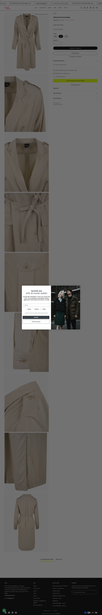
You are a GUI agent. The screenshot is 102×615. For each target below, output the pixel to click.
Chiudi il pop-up (36, 321)
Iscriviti (36, 317)
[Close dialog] (78, 287)
